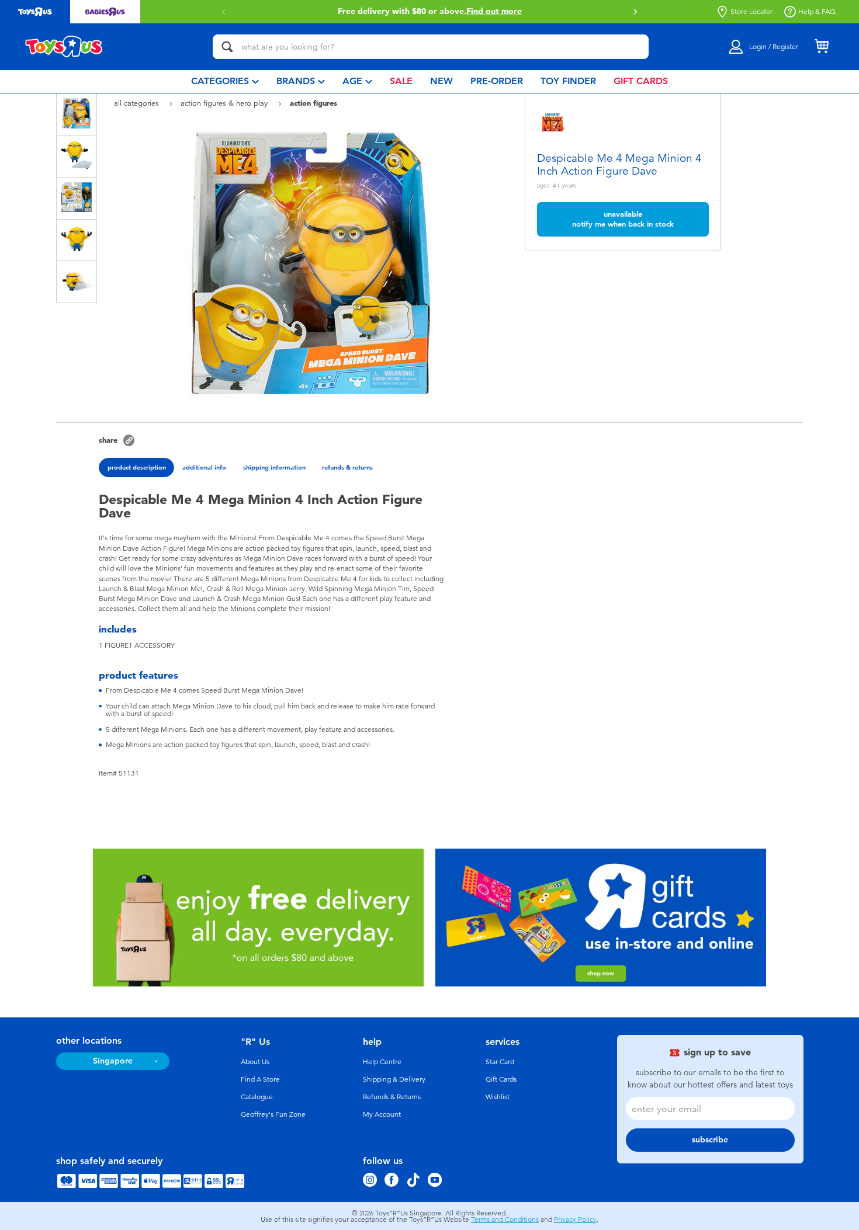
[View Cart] (822, 47)
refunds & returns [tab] (347, 467)
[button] (223, 11)
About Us (255, 1062)
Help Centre (382, 1062)
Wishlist (498, 1097)
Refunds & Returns (392, 1097)
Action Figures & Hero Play (225, 103)
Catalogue (257, 1097)
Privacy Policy (575, 1219)
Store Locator (751, 12)
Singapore (113, 1061)
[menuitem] (225, 81)
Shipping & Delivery (394, 1079)
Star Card (500, 1062)
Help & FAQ (817, 12)
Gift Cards (501, 1079)
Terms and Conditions (505, 1219)
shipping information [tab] (274, 467)
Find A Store (260, 1079)
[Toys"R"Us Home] (64, 47)
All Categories (137, 103)
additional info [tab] (204, 467)
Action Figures (313, 102)
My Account (382, 1114)
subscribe (710, 1140)
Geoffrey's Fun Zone (273, 1114)
